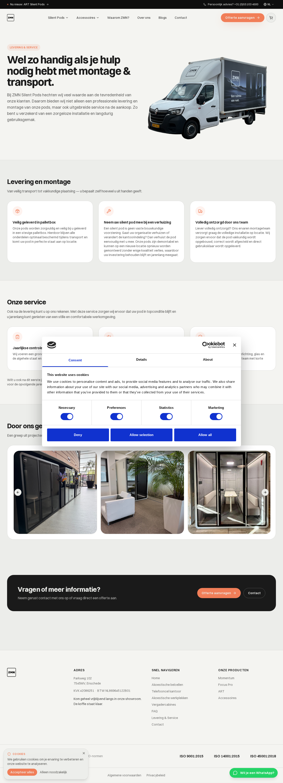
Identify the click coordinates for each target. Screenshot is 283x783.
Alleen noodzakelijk (53, 772)
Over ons (144, 18)
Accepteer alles (22, 772)
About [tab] (208, 359)
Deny (78, 435)
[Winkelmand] (271, 18)
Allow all (205, 435)
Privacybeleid (156, 775)
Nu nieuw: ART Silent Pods (27, 4)
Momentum (226, 678)
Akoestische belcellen (167, 685)
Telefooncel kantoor (166, 691)
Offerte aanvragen (240, 18)
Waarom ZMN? (118, 18)
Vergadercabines (164, 705)
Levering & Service (165, 718)
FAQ (155, 711)
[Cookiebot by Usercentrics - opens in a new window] (205, 345)
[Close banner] (234, 345)
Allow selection (142, 435)
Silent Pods (56, 18)
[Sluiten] (83, 753)
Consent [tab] (75, 360)
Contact (181, 18)
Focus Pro (225, 685)
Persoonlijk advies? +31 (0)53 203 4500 (233, 4)
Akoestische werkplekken (170, 698)
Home (156, 678)
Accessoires (85, 18)
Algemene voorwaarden (124, 775)
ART (221, 691)
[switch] (116, 416)
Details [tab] (141, 359)
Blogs (163, 18)
